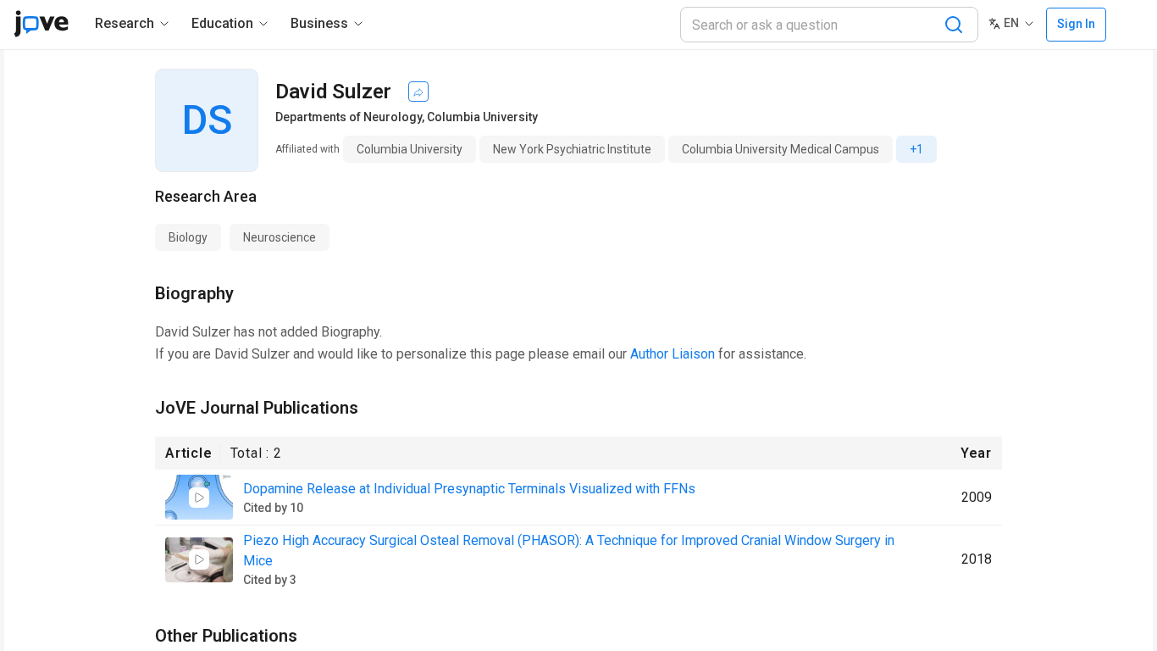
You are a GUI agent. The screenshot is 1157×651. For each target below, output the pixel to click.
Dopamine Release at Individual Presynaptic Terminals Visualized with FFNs (469, 489)
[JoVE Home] (41, 23)
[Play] (199, 497)
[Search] (954, 25)
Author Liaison (672, 354)
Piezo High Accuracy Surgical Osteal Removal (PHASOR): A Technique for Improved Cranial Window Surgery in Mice (568, 550)
